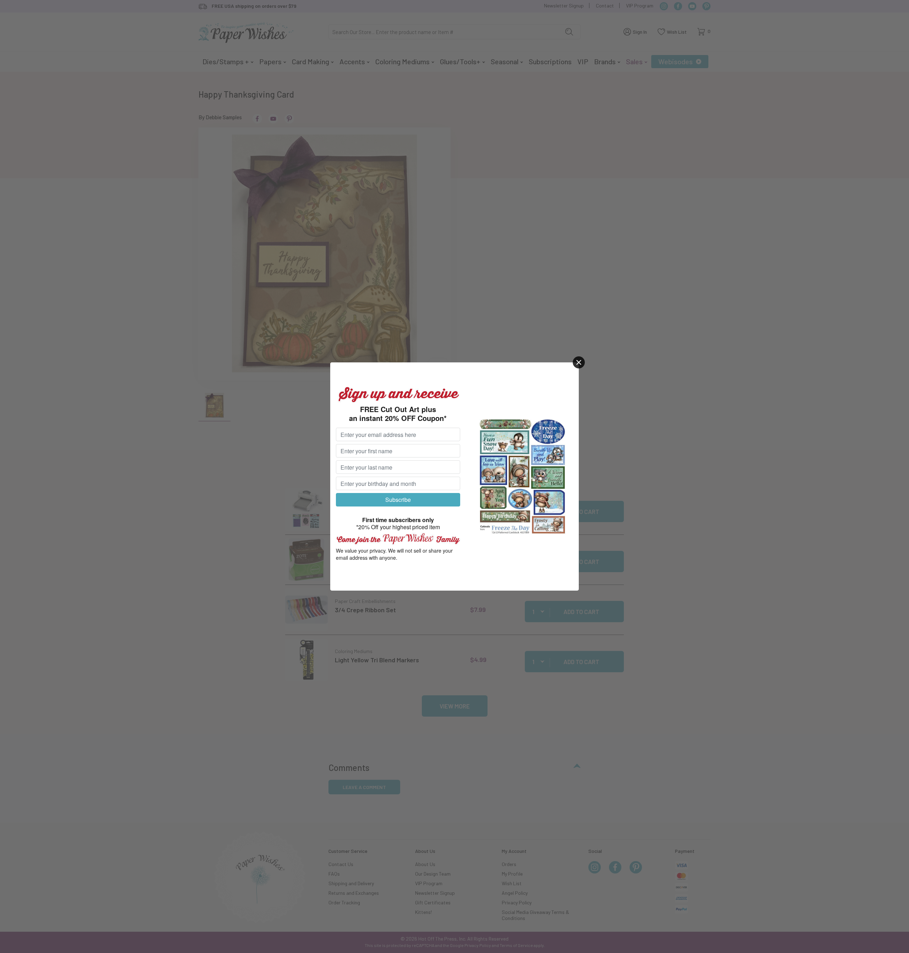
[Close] (579, 362)
